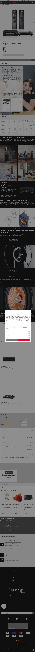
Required (7, 329)
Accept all (24, 339)
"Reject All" (13, 318)
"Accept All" (14, 321)
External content (8, 337)
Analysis (7, 331)
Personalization (8, 335)
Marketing (7, 333)
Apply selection (11, 339)
